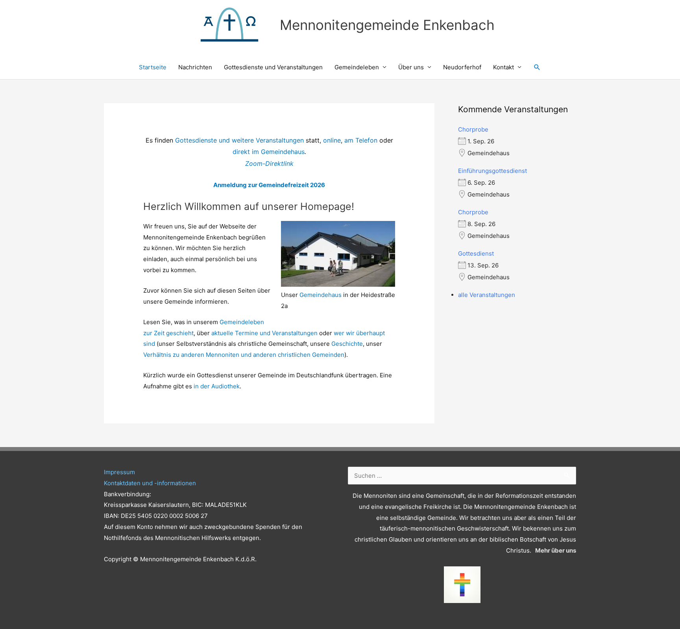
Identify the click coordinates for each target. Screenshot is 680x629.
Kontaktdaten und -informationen (150, 483)
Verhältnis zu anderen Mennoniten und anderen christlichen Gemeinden (243, 354)
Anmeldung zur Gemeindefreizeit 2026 (269, 185)
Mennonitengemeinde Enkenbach (387, 25)
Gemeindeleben (356, 67)
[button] (537, 67)
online (332, 140)
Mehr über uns (555, 550)
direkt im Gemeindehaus (269, 152)
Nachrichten (195, 67)
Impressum (119, 472)
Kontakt (503, 67)
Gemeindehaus (320, 295)
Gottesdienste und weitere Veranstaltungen (239, 140)
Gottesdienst (476, 253)
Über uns (411, 67)
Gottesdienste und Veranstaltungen (273, 67)
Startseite (152, 67)
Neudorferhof (462, 67)
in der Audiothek (217, 386)
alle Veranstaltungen (486, 295)
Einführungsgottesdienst (492, 170)
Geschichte (347, 343)
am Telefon (360, 140)
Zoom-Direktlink (269, 163)
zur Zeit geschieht (168, 333)
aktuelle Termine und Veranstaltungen (264, 333)
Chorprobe (473, 129)
